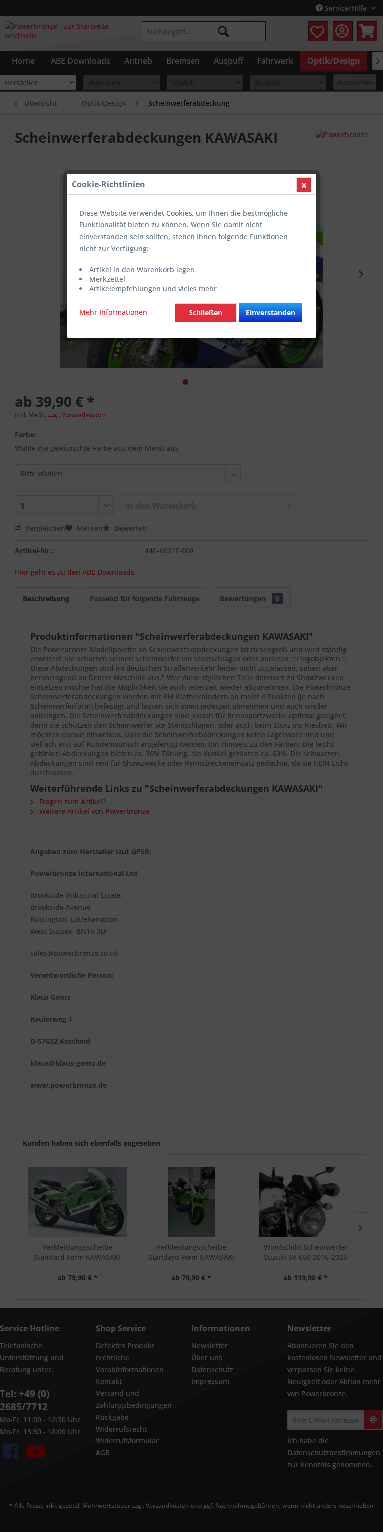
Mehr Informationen (113, 312)
